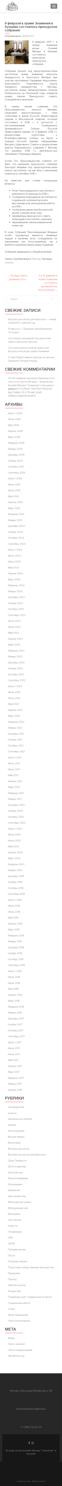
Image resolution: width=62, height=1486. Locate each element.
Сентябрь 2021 (16, 751)
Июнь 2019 (14, 911)
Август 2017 (14, 1042)
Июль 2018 (14, 976)
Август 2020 (15, 828)
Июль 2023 (14, 620)
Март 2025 (14, 508)
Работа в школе (17, 1285)
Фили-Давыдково (18, 1314)
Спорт (11, 1308)
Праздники (14, 1273)
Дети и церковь (17, 1166)
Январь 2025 (15, 520)
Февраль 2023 (16, 650)
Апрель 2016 (15, 1089)
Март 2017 (14, 1071)
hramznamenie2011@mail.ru (31, 1408)
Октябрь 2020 (16, 816)
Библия (12, 1124)
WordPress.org (16, 1355)
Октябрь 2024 (16, 537)
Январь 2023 (15, 656)
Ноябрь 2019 (15, 882)
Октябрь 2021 (15, 745)
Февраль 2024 (16, 585)
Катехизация (15, 1184)
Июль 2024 (14, 555)
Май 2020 (13, 846)
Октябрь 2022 (16, 674)
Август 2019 (14, 899)
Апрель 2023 (15, 638)
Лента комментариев (20, 1349)
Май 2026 (13, 425)
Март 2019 (14, 929)
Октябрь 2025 (16, 466)
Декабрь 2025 (16, 454)
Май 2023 (13, 632)
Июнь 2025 (14, 490)
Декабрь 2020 (16, 804)
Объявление (15, 1231)
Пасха (11, 1255)
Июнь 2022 (14, 698)
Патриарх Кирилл (17, 1261)
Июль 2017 (14, 1048)
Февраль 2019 (16, 935)
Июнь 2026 (14, 419)
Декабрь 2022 (16, 662)
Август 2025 (15, 478)
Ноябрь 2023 (15, 603)
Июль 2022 (14, 692)
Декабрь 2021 (16, 733)
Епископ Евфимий (18, 1178)
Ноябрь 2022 (15, 668)
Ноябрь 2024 (15, 531)
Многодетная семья (19, 1202)
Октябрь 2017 (15, 1030)
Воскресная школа (18, 1148)
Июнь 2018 (14, 982)
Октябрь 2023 (16, 609)
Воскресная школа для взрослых (27, 1154)
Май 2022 (13, 703)
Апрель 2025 (15, 502)
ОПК (10, 1237)
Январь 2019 (15, 941)
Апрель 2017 (15, 1066)
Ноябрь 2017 (15, 1024)
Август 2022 (15, 686)
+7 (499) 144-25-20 (31, 1427)
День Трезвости (17, 1160)
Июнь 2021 (14, 769)
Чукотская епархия (19, 1320)
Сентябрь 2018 (16, 965)
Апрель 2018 (15, 994)
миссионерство (17, 1196)
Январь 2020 (15, 870)
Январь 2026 (15, 448)
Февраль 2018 (16, 1006)
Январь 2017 (15, 1083)
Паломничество (17, 1249)
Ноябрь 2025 (15, 460)
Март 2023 (14, 644)
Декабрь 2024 (16, 525)
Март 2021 (14, 787)
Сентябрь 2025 (16, 472)
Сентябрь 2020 (16, 822)
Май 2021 (13, 775)
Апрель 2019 (15, 923)
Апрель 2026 (15, 431)
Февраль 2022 (16, 721)
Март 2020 (14, 858)
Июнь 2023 (14, 626)
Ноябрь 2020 (15, 810)
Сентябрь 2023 (16, 615)
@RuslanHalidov (38, 1481)
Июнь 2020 (14, 840)
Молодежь (14, 1213)
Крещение (14, 1190)
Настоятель (14, 1219)
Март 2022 (14, 715)
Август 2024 (15, 549)
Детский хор (15, 1172)
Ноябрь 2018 (15, 953)
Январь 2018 (15, 1012)
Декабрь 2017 (16, 1018)
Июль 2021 (14, 763)
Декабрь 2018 (16, 947)
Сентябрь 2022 (16, 680)
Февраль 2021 (16, 793)
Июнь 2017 (14, 1054)
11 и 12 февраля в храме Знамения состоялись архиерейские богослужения (47, 282)
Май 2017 (13, 1060)
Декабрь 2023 (16, 597)
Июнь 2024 (14, 561)
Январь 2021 (15, 798)
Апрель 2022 (15, 710)
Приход (36, 258)
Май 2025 (13, 496)
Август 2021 (14, 757)
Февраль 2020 (16, 864)
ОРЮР (11, 1243)
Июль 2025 (14, 484)
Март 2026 (14, 437)
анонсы (12, 1113)
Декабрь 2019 (16, 876)
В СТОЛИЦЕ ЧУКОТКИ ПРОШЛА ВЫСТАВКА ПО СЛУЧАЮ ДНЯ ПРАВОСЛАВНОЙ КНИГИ (30, 392)
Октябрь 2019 (15, 888)
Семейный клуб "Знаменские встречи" (30, 1296)
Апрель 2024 (15, 573)
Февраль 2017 (16, 1077)
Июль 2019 (14, 905)
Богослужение (16, 1130)
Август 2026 (15, 413)
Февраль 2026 (16, 442)
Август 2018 (14, 971)
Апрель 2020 (15, 852)
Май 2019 (13, 917)
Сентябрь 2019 (16, 893)
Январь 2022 (15, 727)
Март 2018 (14, 1000)
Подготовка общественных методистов (31, 1267)
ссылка (9, 262)
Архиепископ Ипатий (20, 1118)
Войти (11, 1338)
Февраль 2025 (16, 514)
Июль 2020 (14, 834)
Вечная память (16, 1136)
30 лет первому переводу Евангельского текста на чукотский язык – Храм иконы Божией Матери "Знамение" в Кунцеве (31, 382)
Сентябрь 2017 (16, 1036)
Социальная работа (19, 1302)
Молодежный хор (18, 1208)
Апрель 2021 (15, 781)
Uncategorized (16, 1107)
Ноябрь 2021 (15, 739)
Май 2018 (13, 988)
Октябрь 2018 (15, 959)
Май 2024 (13, 567)
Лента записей (16, 1343)
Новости (13, 1225)
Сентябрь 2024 (16, 543)
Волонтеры (14, 1142)
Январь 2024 (15, 591)
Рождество (14, 1291)
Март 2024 (14, 579)
